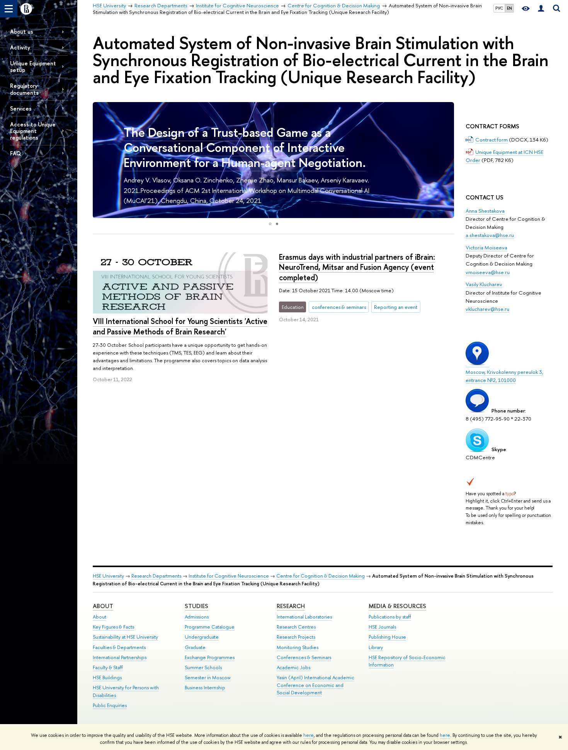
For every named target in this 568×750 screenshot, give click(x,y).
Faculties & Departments (119, 647)
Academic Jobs (293, 667)
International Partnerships (119, 657)
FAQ (15, 153)
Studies (196, 606)
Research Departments (156, 576)
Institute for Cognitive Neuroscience (229, 576)
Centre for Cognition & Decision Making (320, 576)
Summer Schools (203, 667)
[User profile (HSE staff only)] (541, 8)
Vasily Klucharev (484, 284)
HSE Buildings (107, 677)
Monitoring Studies (297, 647)
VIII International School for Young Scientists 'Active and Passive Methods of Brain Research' (180, 326)
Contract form (491, 139)
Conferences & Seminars (304, 657)
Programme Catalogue (210, 627)
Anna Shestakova (485, 210)
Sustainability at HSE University (125, 637)
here (308, 735)
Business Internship (205, 687)
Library (376, 647)
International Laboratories (304, 617)
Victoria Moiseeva (486, 247)
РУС (499, 8)
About (103, 606)
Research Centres (296, 627)
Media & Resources (397, 606)
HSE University (108, 576)
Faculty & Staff (108, 667)
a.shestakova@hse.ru (490, 235)
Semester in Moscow (208, 677)
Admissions (197, 617)
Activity (20, 47)
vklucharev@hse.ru (487, 308)
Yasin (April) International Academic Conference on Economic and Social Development (315, 685)
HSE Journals (382, 627)
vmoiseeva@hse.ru (488, 272)
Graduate (195, 647)
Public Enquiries (110, 705)
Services (21, 108)
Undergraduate (202, 637)
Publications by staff (390, 617)
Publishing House (387, 637)
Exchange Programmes (210, 657)
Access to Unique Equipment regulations (33, 131)
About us (21, 31)
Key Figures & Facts (113, 627)
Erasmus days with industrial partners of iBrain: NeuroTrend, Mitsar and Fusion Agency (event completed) (357, 267)
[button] (100, 160)
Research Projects (296, 637)
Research (291, 606)
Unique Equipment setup (33, 66)
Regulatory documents (24, 89)
